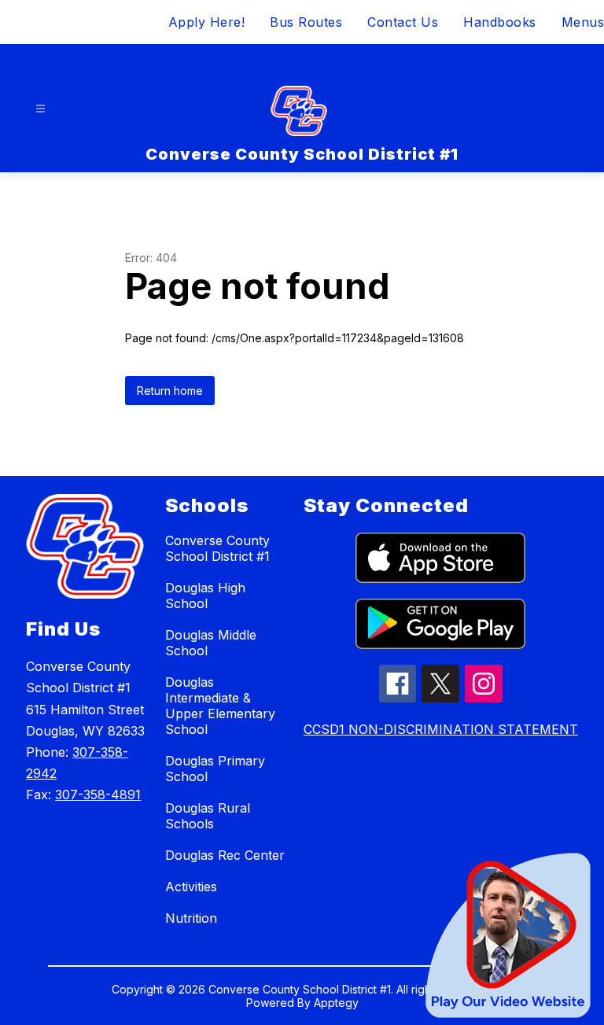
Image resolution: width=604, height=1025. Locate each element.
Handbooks (499, 22)
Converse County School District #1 (217, 548)
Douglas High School (205, 595)
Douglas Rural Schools (207, 815)
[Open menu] (40, 109)
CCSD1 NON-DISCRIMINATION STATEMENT (441, 729)
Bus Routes (306, 22)
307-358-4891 (98, 794)
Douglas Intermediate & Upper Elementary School (220, 705)
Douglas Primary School (215, 768)
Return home (170, 390)
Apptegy (336, 1002)
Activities (191, 886)
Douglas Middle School (210, 642)
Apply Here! (206, 22)
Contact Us (402, 22)
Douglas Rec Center (225, 855)
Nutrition (191, 918)
